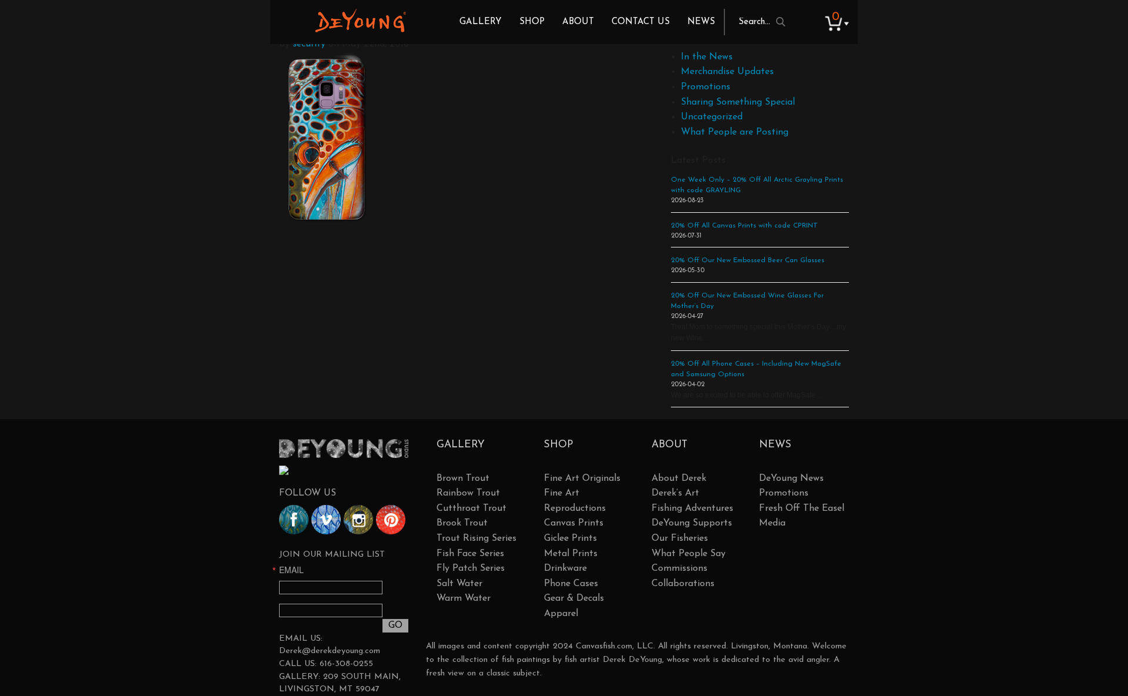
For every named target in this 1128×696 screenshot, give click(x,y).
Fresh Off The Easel (801, 508)
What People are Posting (734, 132)
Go (395, 625)
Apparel (561, 613)
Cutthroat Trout (471, 508)
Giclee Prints (570, 538)
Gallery (480, 22)
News (701, 22)
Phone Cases (571, 583)
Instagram (358, 519)
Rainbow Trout (468, 493)
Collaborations (683, 583)
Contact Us (641, 22)
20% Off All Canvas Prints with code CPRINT (744, 225)
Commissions (679, 568)
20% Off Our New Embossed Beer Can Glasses (747, 260)
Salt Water (459, 583)
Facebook (293, 519)
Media (772, 523)
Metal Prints (570, 553)
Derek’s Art (675, 493)
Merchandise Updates (727, 71)
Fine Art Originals (582, 478)
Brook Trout (462, 523)
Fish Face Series (470, 553)
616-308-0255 (346, 664)
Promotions (705, 87)
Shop (532, 22)
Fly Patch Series (471, 568)
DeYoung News (791, 478)
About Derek (679, 478)
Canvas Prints (573, 523)
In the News (707, 57)
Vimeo (326, 519)
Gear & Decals (574, 598)
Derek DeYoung (360, 20)
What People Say (689, 553)
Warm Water (464, 598)
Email (291, 570)
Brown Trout (463, 478)
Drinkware (565, 568)
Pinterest (390, 519)
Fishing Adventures (692, 508)
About (578, 22)
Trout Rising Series (476, 538)
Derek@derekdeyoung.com (329, 651)
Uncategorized (712, 117)
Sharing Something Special (738, 102)
